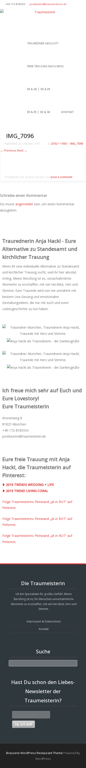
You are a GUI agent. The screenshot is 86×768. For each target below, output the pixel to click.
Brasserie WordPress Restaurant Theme (34, 753)
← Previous (8, 150)
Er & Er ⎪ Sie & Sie (38, 112)
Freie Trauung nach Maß (45, 66)
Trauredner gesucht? (42, 43)
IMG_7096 (76, 144)
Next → (22, 150)
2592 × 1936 (59, 144)
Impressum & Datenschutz (44, 621)
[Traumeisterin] (43, 12)
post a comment (61, 177)
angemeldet (24, 204)
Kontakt (67, 112)
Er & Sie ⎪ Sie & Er (38, 89)
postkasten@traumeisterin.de (48, 4)
